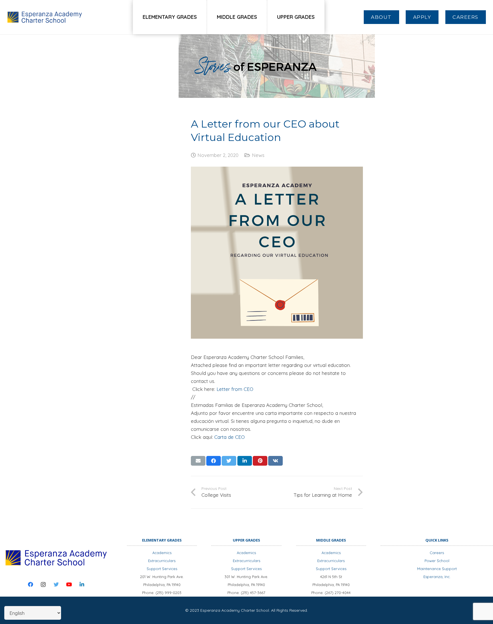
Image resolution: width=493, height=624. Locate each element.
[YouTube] (68, 584)
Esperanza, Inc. (436, 576)
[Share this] (213, 461)
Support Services (162, 568)
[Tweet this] (229, 461)
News (258, 155)
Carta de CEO (229, 437)
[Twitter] (56, 584)
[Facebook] (30, 584)
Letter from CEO (235, 389)
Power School (437, 560)
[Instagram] (43, 584)
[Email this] (198, 461)
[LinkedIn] (81, 584)
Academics (161, 552)
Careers (437, 552)
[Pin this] (260, 461)
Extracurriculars (161, 560)
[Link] (44, 17)
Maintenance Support (437, 568)
